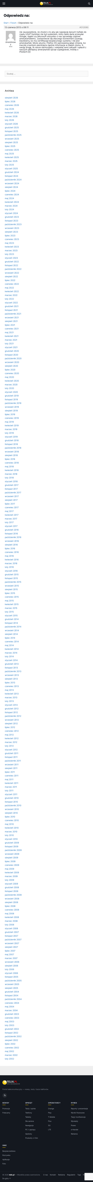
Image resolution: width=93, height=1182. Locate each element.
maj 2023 (9, 243)
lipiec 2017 (10, 504)
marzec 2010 (11, 831)
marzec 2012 (11, 742)
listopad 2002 (11, 1033)
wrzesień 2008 (12, 898)
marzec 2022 (11, 295)
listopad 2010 (11, 802)
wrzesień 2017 (12, 496)
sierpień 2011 (11, 768)
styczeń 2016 (11, 571)
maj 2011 (9, 779)
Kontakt (53, 1175)
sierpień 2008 (11, 902)
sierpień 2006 (11, 965)
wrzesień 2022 (12, 273)
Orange (51, 1108)
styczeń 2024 (11, 213)
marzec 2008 (11, 921)
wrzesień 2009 (12, 854)
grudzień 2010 (12, 798)
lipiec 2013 (10, 682)
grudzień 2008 (12, 887)
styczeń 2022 (11, 302)
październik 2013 (13, 671)
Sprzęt (28, 1103)
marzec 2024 (11, 206)
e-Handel (74, 1130)
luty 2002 (9, 1059)
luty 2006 (9, 969)
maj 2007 (9, 954)
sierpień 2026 (11, 97)
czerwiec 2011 (11, 775)
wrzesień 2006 (12, 962)
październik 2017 (13, 492)
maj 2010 (9, 824)
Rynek (74, 1103)
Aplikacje (6, 1159)
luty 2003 (9, 1025)
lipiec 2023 (10, 235)
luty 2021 (9, 343)
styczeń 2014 (11, 660)
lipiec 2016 (10, 548)
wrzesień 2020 (12, 362)
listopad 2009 (11, 846)
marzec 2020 (11, 384)
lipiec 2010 (10, 816)
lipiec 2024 (10, 191)
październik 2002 (13, 1036)
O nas (45, 1175)
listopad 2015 (11, 578)
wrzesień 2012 (12, 720)
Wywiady (74, 1121)
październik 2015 (13, 582)
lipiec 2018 (10, 459)
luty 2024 (9, 209)
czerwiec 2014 (12, 641)
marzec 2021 (11, 340)
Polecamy (6, 1113)
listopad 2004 (11, 995)
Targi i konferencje (78, 1117)
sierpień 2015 (11, 589)
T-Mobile (51, 1117)
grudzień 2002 (12, 1029)
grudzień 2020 (12, 351)
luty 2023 (9, 254)
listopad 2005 (11, 977)
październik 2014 (13, 626)
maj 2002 (9, 1051)
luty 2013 (9, 701)
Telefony (28, 1113)
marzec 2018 (11, 474)
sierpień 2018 (11, 455)
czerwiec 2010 (12, 820)
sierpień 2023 (11, 232)
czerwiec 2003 (12, 1018)
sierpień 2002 (11, 1040)
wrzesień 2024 (12, 183)
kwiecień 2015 (12, 604)
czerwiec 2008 (12, 910)
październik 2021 (13, 314)
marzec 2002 (11, 1055)
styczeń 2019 (11, 437)
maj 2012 (9, 735)
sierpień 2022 (11, 276)
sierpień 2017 (11, 500)
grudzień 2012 (12, 708)
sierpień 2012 (11, 723)
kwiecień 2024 (12, 202)
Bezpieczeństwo (8, 1151)
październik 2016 (13, 537)
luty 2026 (9, 120)
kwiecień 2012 (12, 738)
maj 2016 (9, 556)
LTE (49, 1130)
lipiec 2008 (10, 906)
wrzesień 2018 (12, 451)
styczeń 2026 (11, 124)
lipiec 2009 (10, 861)
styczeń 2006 (11, 973)
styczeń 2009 (11, 884)
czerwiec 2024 (12, 194)
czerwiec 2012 (12, 731)
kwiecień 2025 (12, 157)
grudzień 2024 (12, 172)
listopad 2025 (11, 131)
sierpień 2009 (11, 857)
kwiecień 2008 (12, 917)
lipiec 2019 (10, 414)
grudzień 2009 (12, 842)
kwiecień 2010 (12, 828)
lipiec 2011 (10, 772)
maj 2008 (9, 913)
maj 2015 (9, 600)
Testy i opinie (30, 1108)
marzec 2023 (11, 250)
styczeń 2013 (11, 705)
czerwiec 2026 (12, 105)
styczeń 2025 (11, 168)
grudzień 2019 (12, 395)
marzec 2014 (11, 653)
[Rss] (4, 1095)
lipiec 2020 (10, 369)
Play (49, 1113)
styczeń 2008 (11, 928)
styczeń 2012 (11, 749)
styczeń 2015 (11, 615)
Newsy (5, 1103)
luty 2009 (9, 880)
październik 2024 (13, 179)
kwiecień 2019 (12, 425)
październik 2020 (13, 358)
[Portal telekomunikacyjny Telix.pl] (46, 3)
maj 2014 (9, 645)
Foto (4, 1164)
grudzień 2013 (12, 664)
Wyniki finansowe (78, 1113)
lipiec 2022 (10, 280)
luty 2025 (9, 165)
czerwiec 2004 (12, 1003)
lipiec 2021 (10, 325)
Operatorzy (54, 1103)
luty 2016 (9, 567)
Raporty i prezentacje (79, 1108)
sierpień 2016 (11, 544)
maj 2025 (9, 153)
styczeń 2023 (11, 258)
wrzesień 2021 (12, 317)
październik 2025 (13, 135)
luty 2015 (9, 612)
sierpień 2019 (11, 410)
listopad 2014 (11, 623)
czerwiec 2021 (12, 328)
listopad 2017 (11, 489)
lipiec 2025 (10, 146)
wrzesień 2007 (12, 943)
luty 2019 (9, 433)
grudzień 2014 (12, 619)
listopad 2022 (11, 265)
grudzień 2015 (12, 574)
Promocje (6, 1108)
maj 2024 (9, 198)
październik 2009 (13, 850)
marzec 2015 (11, 608)
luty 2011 (9, 790)
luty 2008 (9, 924)
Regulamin (71, 1175)
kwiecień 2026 (12, 112)
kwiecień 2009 (12, 872)
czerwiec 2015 (12, 597)
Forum (13, 23)
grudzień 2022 (12, 261)
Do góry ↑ (6, 1178)
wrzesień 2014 (12, 630)
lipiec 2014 (10, 638)
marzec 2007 (11, 958)
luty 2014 (9, 656)
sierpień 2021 (11, 321)
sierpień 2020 (11, 366)
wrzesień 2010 (12, 809)
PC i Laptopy (30, 1130)
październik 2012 (13, 716)
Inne (4, 1145)
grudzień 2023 (12, 217)
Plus (49, 1121)
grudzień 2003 (12, 1014)
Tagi (79, 1175)
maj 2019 (9, 422)
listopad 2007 (11, 936)
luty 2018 (9, 477)
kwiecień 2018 (12, 470)
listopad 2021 (11, 310)
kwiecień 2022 (12, 291)
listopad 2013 (11, 667)
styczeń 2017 (11, 526)
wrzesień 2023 (12, 228)
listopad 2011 (11, 757)
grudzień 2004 (12, 991)
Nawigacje (29, 1125)
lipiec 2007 (10, 951)
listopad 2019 (11, 399)
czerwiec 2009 (12, 865)
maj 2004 (9, 1006)
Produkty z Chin (31, 1138)
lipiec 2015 (10, 593)
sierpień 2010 (11, 813)
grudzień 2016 (12, 530)
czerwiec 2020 (12, 373)
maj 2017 (9, 511)
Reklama (74, 1134)
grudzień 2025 (12, 127)
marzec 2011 (11, 787)
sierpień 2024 (11, 187)
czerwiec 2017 (12, 507)
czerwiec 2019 (12, 418)
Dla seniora (29, 1121)
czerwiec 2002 (12, 1047)
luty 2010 (9, 835)
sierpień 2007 (11, 947)
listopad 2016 (11, 533)
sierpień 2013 (11, 679)
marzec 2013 (11, 697)
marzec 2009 (11, 876)
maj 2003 (9, 1021)
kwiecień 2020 (12, 381)
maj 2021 (9, 332)
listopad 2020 (11, 355)
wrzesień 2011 (12, 764)
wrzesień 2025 (12, 139)
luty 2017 (9, 522)
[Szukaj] (89, 3)
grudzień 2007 (12, 932)
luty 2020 (9, 388)
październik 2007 (13, 939)
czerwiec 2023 (12, 239)
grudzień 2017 (12, 485)
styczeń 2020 (11, 392)
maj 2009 (9, 869)
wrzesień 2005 (12, 984)
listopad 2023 (11, 220)
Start (6, 23)
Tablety (28, 1117)
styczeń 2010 (11, 839)
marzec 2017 (11, 518)
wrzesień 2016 (12, 541)
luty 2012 (9, 746)
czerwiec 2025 (12, 150)
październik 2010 (13, 805)
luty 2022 (9, 299)
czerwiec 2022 (12, 284)
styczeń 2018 (11, 481)
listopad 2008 (11, 891)
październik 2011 (13, 761)
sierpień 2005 (11, 988)
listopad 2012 (11, 712)
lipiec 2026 (10, 101)
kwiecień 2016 (12, 559)
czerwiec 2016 (12, 552)
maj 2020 (9, 377)
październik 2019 (13, 403)
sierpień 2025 (11, 142)
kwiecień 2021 (12, 336)
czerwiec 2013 (12, 686)
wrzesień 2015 (12, 586)
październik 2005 (13, 980)
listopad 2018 (11, 444)
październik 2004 (13, 999)
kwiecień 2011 (11, 783)
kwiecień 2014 (12, 649)
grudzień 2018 (12, 440)
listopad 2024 (11, 176)
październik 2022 (13, 269)
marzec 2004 (11, 1010)
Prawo (73, 1125)
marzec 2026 (11, 116)
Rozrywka (6, 1155)
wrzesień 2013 (12, 675)
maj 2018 (9, 466)
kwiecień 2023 (12, 246)
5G (49, 1125)
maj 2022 (9, 288)
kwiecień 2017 (12, 515)
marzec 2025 (11, 161)
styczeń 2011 (11, 794)
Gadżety (28, 1134)
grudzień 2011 (11, 753)
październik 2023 (13, 224)
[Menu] (4, 3)
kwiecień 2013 (12, 693)
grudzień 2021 (12, 306)
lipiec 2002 (10, 1044)
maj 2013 (9, 690)
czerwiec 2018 (12, 463)
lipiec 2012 (10, 727)
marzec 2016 (11, 563)
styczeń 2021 (11, 347)
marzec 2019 (11, 429)
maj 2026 (9, 109)
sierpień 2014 (11, 634)
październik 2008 (13, 895)
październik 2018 (13, 448)
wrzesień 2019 (12, 407)
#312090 (84, 27)
